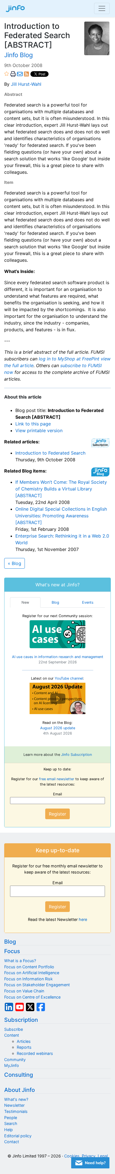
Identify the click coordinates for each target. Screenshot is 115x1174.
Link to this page (33, 424)
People (10, 1117)
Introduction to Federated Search (50, 453)
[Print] (13, 74)
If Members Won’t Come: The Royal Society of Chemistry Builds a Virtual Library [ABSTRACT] (61, 488)
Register (57, 814)
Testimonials (16, 1111)
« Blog (14, 563)
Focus (12, 951)
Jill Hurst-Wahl (26, 84)
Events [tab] (88, 602)
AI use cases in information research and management (57, 657)
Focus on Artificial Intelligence (31, 972)
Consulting (18, 1074)
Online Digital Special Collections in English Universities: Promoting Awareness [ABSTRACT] (61, 515)
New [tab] (25, 602)
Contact (11, 1141)
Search (10, 1123)
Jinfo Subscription (76, 754)
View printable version (39, 430)
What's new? (16, 1099)
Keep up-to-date (58, 850)
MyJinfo (11, 1065)
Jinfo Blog (18, 55)
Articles (24, 1041)
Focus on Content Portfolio (29, 966)
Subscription (21, 1019)
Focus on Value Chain (24, 990)
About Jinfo (19, 1090)
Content (11, 1035)
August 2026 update (57, 728)
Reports (24, 1047)
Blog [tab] (55, 602)
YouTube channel (69, 678)
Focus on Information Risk (28, 978)
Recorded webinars (35, 1053)
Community (15, 1059)
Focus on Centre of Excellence (32, 997)
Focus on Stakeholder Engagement (37, 984)
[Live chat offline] (90, 1162)
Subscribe (13, 1029)
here (83, 919)
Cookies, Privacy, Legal (86, 1156)
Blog (10, 941)
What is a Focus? (20, 960)
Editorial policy (18, 1135)
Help (8, 1129)
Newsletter (14, 1105)
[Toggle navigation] (102, 8)
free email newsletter (56, 779)
